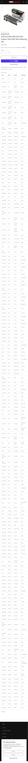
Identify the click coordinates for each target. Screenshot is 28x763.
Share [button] (3, 711)
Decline (13, 754)
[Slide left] (11, 29)
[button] (1, 2)
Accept (13, 751)
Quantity (2, 50)
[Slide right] (16, 29)
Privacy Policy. (8, 748)
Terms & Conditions (7, 730)
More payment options (14, 64)
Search (4, 727)
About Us (4, 733)
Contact (4, 736)
